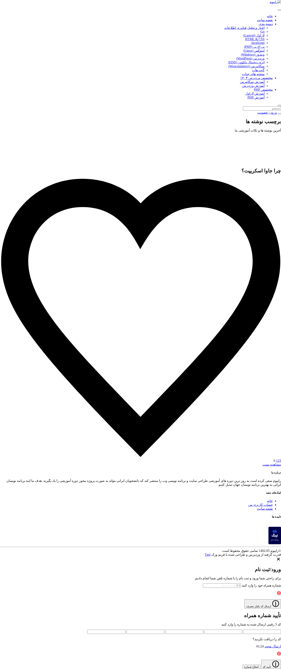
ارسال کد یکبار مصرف (259, 606)
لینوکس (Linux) (254, 50)
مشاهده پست (271, 464)
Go (262, 31)
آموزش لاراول (255, 93)
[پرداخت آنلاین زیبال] (274, 543)
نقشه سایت (265, 20)
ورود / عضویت (267, 112)
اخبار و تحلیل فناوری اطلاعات (244, 28)
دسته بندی (266, 24)
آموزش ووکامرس (252, 82)
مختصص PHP (263, 89)
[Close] (278, 560)
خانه (270, 16)
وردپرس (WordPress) (250, 58)
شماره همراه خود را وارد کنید (261, 585)
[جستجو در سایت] (279, 105)
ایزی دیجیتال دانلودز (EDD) (246, 62)
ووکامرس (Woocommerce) (246, 66)
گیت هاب (258, 70)
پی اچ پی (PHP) (254, 46)
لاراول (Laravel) (254, 35)
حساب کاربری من (260, 504)
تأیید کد (267, 666)
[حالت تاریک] (279, 113)
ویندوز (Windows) (253, 54)
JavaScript (258, 43)
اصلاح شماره (251, 666)
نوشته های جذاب (253, 74)
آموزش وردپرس (253, 85)
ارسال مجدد (273, 646)
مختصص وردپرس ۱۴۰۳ (256, 78)
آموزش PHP (256, 97)
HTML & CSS (255, 39)
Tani (207, 554)
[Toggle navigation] (279, 10)
